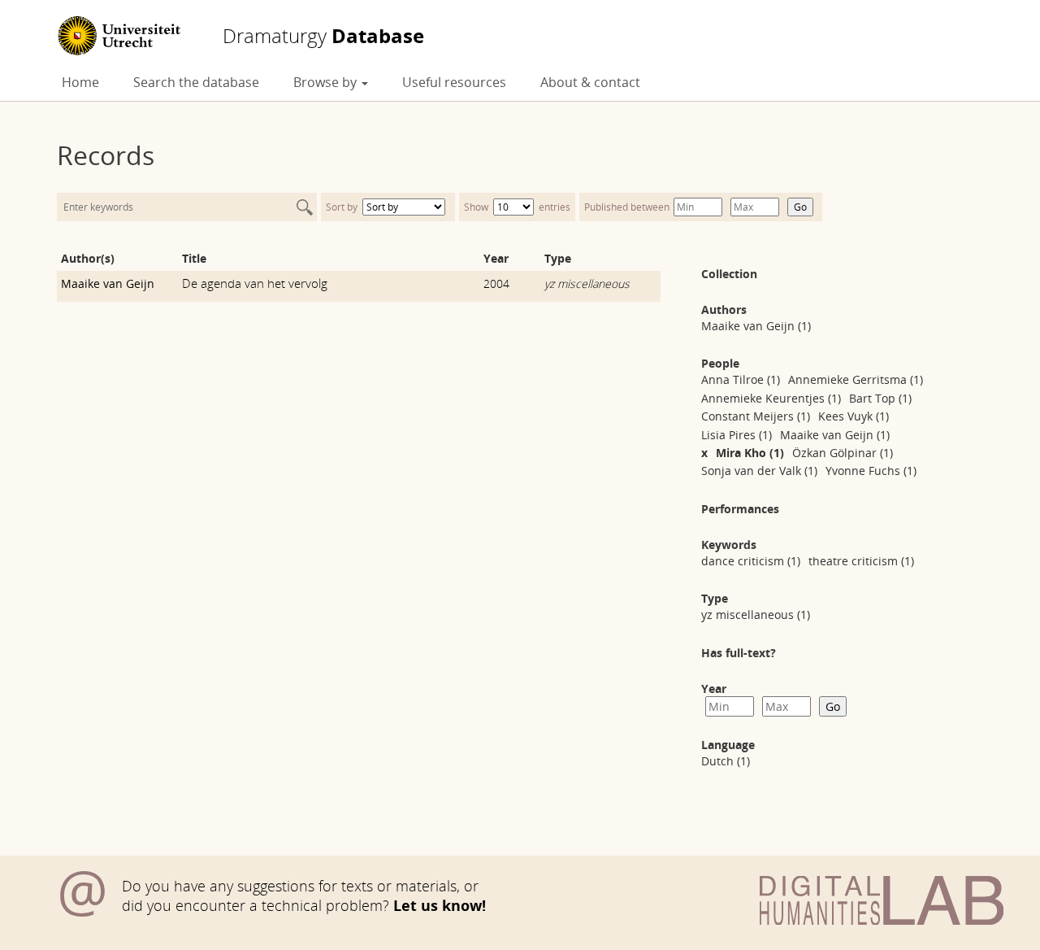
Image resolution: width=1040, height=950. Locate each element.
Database (323, 36)
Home (80, 82)
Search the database (196, 82)
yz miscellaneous (587, 283)
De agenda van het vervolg (254, 283)
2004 (496, 283)
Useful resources (454, 82)
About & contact (590, 82)
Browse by (326, 82)
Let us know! (439, 905)
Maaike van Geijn (107, 283)
